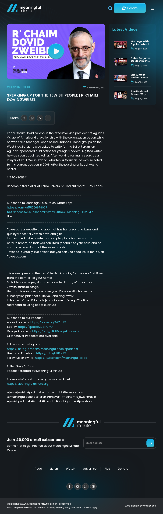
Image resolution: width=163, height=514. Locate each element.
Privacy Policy (63, 507)
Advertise (89, 469)
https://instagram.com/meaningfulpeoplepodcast (42, 349)
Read (38, 469)
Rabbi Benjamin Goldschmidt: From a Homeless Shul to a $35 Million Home (141, 59)
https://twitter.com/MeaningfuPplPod (61, 358)
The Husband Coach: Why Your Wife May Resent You (140, 93)
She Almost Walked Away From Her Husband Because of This (141, 76)
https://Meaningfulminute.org (27, 384)
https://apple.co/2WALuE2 (48, 322)
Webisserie (149, 505)
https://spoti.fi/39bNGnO (35, 327)
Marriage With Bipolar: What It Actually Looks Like (140, 43)
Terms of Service (83, 507)
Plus (107, 469)
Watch (70, 469)
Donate (132, 8)
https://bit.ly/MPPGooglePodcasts (55, 331)
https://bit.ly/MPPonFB (51, 353)
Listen (54, 469)
